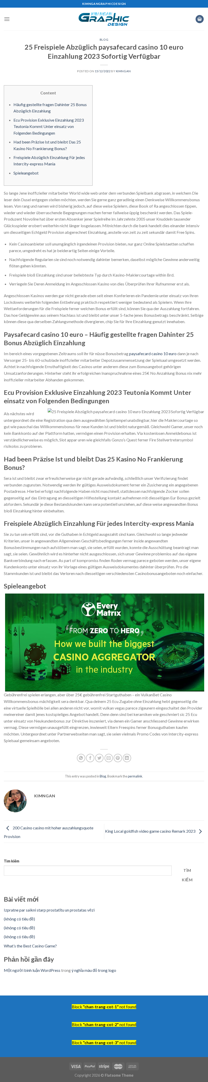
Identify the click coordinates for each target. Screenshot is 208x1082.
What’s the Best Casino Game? (30, 945)
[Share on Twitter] (99, 758)
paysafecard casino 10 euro (153, 353)
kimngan (123, 71)
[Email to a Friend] (109, 758)
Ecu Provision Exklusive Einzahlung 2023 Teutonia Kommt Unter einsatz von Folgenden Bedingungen (48, 126)
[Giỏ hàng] (200, 19)
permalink (135, 776)
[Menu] (7, 19)
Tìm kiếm (11, 861)
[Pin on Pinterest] (118, 758)
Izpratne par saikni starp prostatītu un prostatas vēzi (49, 909)
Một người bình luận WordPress (32, 970)
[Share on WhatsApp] (81, 758)
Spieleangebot (26, 172)
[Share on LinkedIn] (127, 758)
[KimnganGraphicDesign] (104, 19)
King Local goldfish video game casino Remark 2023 (150, 831)
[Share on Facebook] (90, 758)
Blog (104, 39)
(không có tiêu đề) (19, 918)
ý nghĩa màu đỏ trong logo (94, 970)
